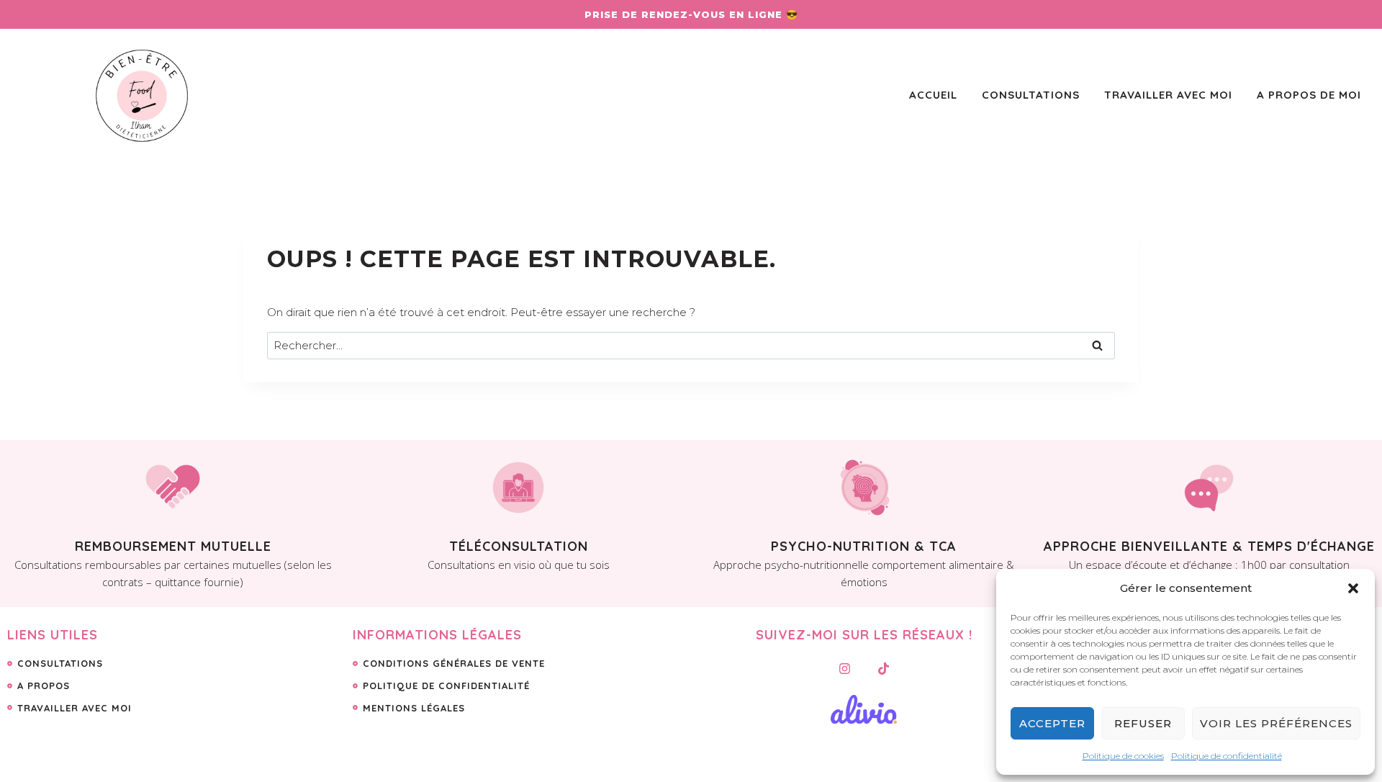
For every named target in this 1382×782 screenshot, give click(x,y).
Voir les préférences (1276, 723)
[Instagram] (844, 668)
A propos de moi (1309, 95)
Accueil (933, 95)
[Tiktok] (883, 668)
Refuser (1143, 723)
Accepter (1052, 723)
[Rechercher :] (691, 345)
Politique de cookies (1123, 755)
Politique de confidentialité (1226, 755)
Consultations (1031, 95)
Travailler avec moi (1168, 95)
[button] (1353, 588)
